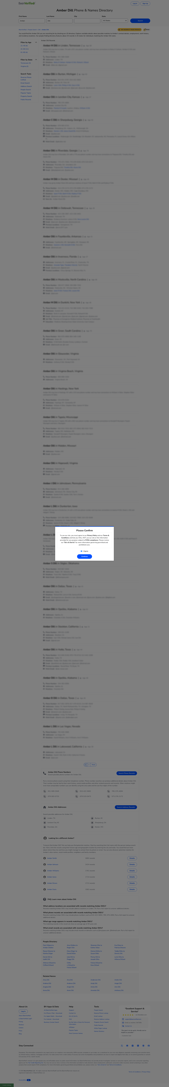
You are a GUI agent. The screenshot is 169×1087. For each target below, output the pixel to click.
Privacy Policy (92, 535)
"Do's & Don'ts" (69, 542)
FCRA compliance (91, 540)
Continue (84, 556)
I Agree (85, 551)
